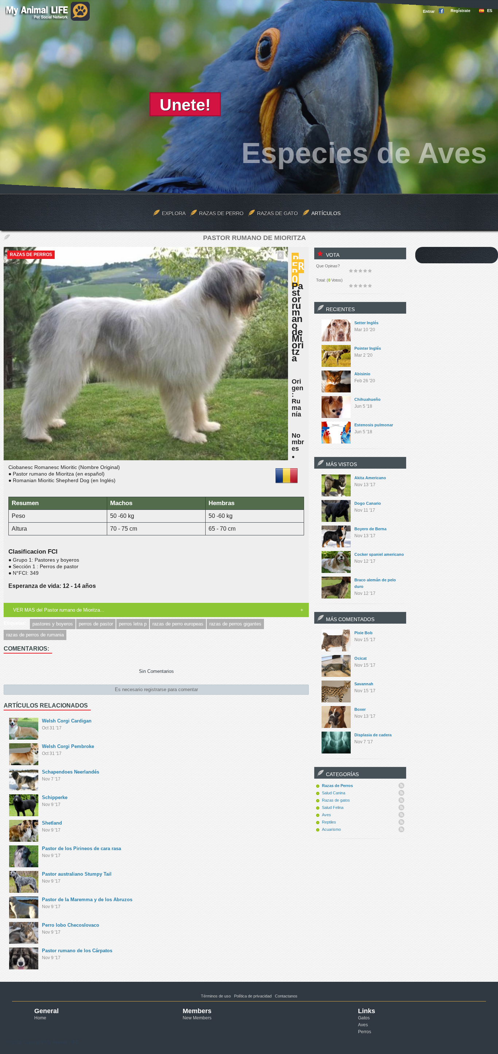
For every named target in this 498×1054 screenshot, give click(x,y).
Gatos (364, 1017)
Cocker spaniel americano (379, 554)
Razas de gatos (336, 800)
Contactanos (286, 996)
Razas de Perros (31, 254)
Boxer (360, 709)
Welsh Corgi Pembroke (68, 746)
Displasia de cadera (373, 735)
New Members (197, 1017)
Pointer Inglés (367, 348)
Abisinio (362, 374)
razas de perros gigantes (235, 624)
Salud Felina (332, 807)
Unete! (185, 105)
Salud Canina (333, 793)
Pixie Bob (363, 633)
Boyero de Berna (370, 529)
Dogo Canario (367, 503)
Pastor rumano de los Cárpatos (77, 950)
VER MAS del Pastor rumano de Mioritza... (58, 610)
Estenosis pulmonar (373, 425)
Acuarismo (331, 829)
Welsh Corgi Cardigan (67, 721)
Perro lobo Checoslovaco (70, 925)
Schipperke (54, 797)
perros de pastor (96, 624)
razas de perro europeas (177, 624)
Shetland (52, 823)
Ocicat (360, 658)
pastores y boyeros (52, 624)
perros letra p (133, 624)
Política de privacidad (253, 996)
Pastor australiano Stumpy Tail (77, 874)
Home (40, 1017)
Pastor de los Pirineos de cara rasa (81, 848)
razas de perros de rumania (35, 635)
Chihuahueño (367, 399)
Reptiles (329, 822)
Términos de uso (216, 996)
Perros (364, 1031)
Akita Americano (370, 478)
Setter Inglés (366, 323)
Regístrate (460, 10)
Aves (326, 815)
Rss (401, 785)
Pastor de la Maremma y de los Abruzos (87, 899)
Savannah (363, 684)
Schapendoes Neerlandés (70, 772)
